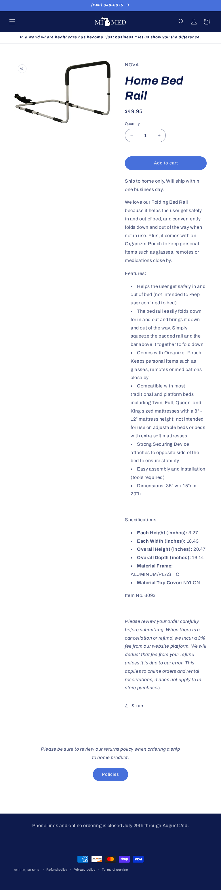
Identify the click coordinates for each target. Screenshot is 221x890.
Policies (110, 774)
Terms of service (115, 869)
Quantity (132, 124)
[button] (12, 21)
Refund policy (57, 869)
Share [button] (137, 706)
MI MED (33, 870)
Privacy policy (85, 869)
